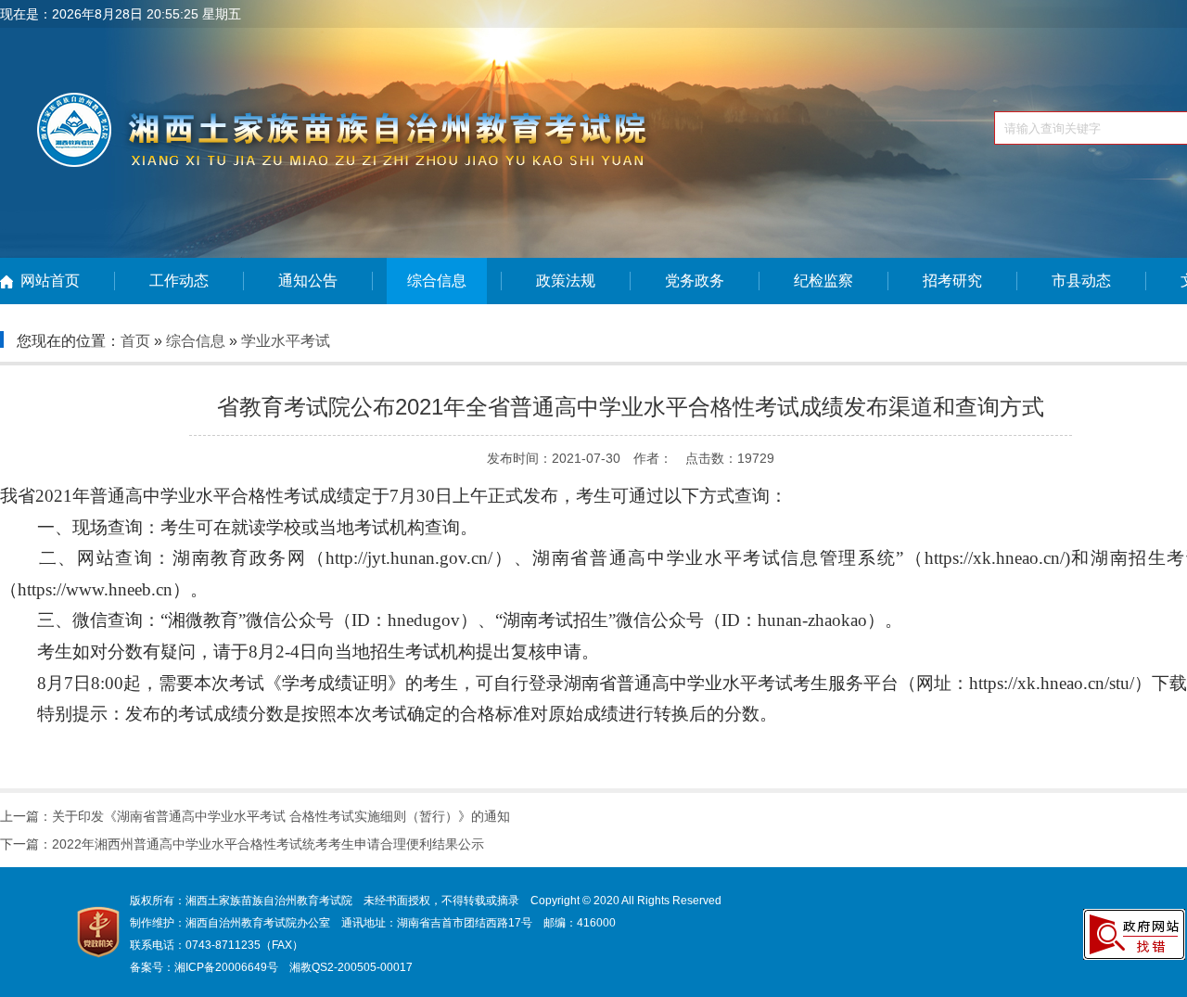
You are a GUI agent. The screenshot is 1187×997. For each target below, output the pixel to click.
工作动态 (179, 280)
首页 (135, 341)
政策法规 (565, 280)
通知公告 (308, 280)
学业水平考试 (285, 341)
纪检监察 (823, 280)
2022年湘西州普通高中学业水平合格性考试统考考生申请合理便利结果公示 (268, 844)
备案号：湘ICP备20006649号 (204, 967)
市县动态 (1081, 280)
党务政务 (694, 280)
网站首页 (50, 280)
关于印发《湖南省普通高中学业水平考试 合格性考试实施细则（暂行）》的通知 (281, 816)
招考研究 (952, 280)
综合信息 (436, 280)
